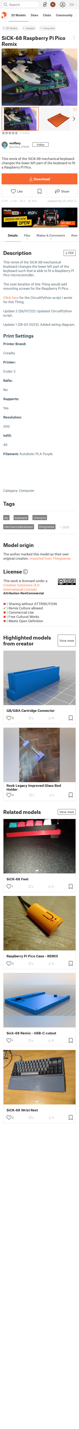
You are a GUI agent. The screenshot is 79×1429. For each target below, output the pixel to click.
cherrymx (39, 518)
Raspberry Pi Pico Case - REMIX (32, 956)
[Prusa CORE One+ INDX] (39, 217)
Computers (49, 28)
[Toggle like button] (8, 718)
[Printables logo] (4, 15)
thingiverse (46, 526)
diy (6, 518)
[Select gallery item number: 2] (41, 870)
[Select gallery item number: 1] (37, 870)
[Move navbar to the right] (75, 15)
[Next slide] (73, 119)
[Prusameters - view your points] (53, 4)
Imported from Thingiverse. (50, 558)
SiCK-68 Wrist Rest (22, 1110)
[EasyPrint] (45, 4)
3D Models (11, 28)
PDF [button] (71, 253)
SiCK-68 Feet (17, 879)
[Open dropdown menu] (73, 37)
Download (42, 179)
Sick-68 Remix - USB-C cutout (31, 1033)
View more (66, 640)
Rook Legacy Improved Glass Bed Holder (33, 787)
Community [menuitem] (64, 15)
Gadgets (30, 28)
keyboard (21, 518)
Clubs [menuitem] (47, 15)
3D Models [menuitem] (18, 15)
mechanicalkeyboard (18, 526)
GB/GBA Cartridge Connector (30, 710)
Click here (11, 297)
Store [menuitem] (34, 15)
